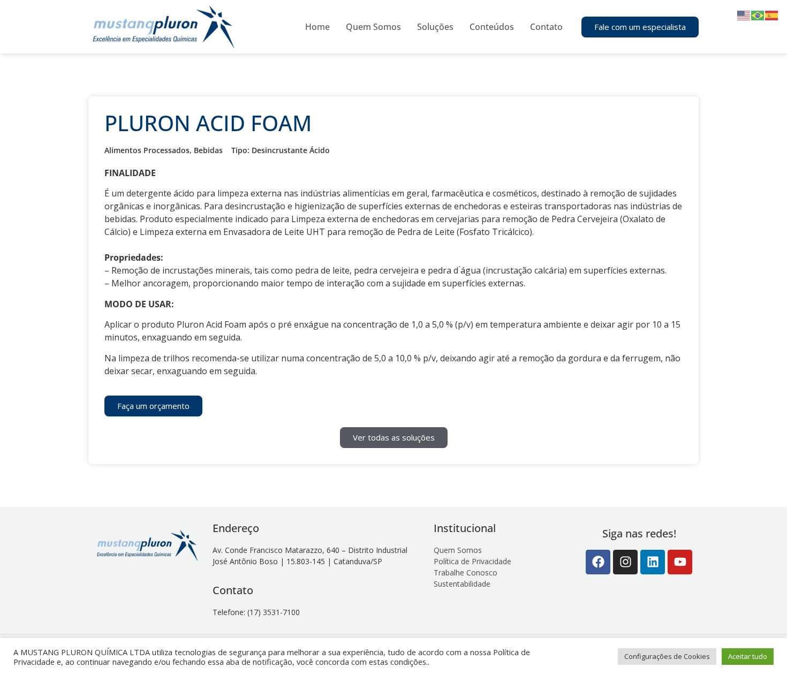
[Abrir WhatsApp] (760, 648)
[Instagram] (625, 562)
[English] (744, 14)
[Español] (772, 14)
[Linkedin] (652, 562)
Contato (546, 27)
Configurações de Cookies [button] (667, 656)
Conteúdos (492, 27)
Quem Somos (373, 27)
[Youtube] (680, 562)
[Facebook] (598, 562)
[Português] (758, 14)
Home (317, 27)
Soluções (435, 27)
